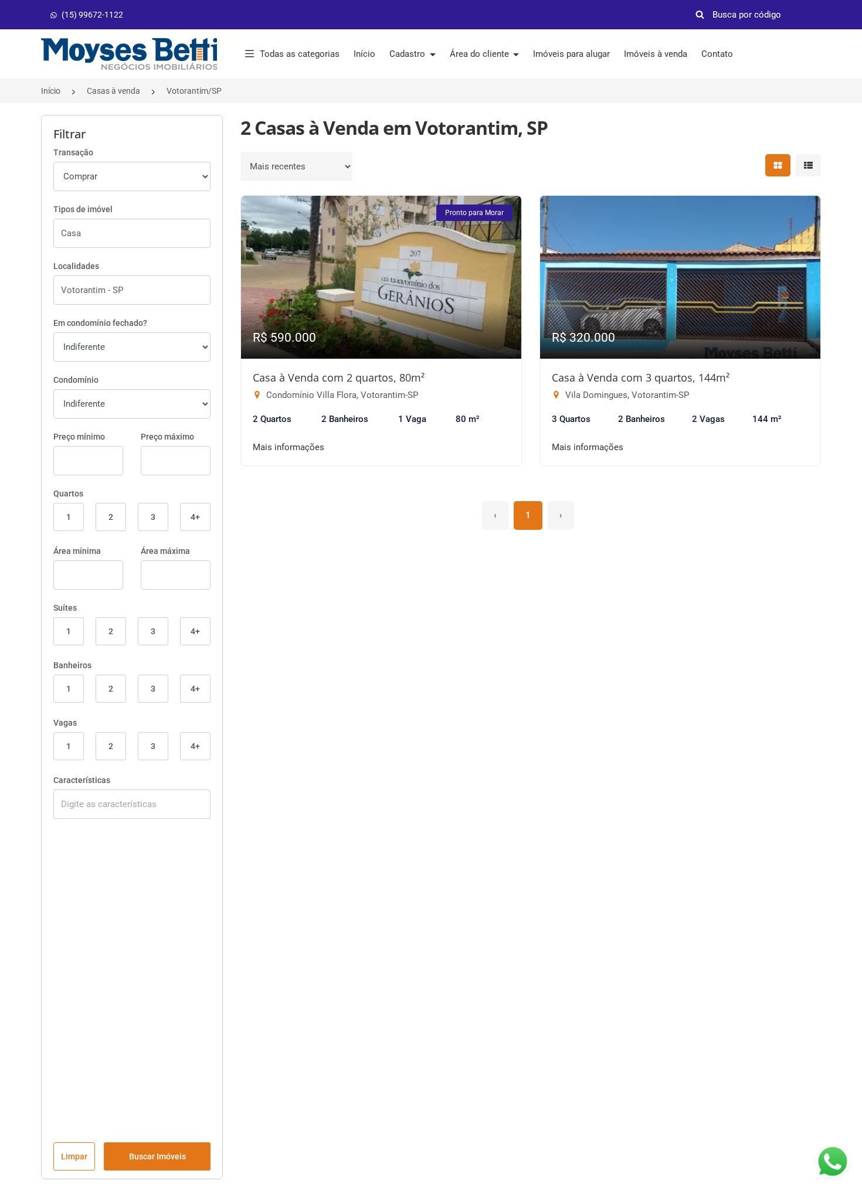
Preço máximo (167, 436)
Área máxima (165, 551)
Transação (73, 152)
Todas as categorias (300, 54)
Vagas (65, 722)
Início (364, 54)
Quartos (68, 493)
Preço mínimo (79, 436)
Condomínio (76, 379)
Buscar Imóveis (157, 1156)
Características (81, 780)
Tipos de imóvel (83, 209)
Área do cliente (480, 54)
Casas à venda (113, 91)
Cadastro (408, 54)
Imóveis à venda (655, 54)
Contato (717, 54)
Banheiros (72, 665)
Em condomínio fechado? (100, 323)
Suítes (65, 607)
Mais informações (288, 447)
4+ (195, 517)
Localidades (76, 266)
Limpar (74, 1156)
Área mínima (77, 551)
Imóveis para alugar (571, 54)
